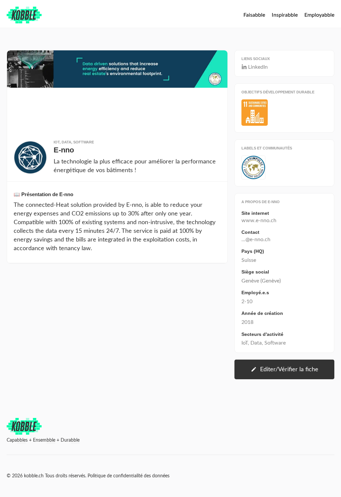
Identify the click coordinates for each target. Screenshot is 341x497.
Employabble (319, 15)
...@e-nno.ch (255, 239)
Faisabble (254, 15)
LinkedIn (258, 67)
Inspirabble (285, 15)
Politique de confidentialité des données (129, 475)
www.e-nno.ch (258, 220)
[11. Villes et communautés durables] (254, 112)
